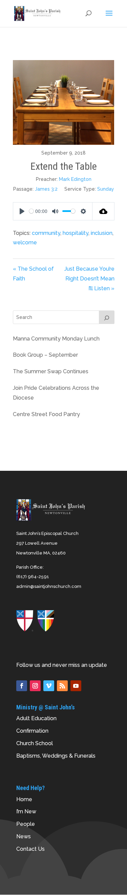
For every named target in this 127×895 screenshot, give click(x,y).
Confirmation (32, 731)
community (46, 233)
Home (24, 799)
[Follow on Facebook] (21, 685)
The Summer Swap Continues (50, 371)
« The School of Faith (33, 274)
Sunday (105, 189)
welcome (25, 242)
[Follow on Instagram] (35, 685)
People (25, 824)
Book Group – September (45, 355)
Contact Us (30, 849)
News (23, 836)
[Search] (106, 317)
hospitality (75, 233)
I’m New (26, 811)
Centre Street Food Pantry (46, 414)
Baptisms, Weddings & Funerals (56, 756)
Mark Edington (75, 179)
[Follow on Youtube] (75, 685)
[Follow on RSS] (62, 685)
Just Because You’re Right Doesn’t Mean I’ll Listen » (89, 279)
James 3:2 (46, 189)
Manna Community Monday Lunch (56, 338)
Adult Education (36, 718)
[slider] (31, 211)
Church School (34, 743)
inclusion (101, 233)
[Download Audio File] (103, 211)
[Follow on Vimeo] (48, 685)
